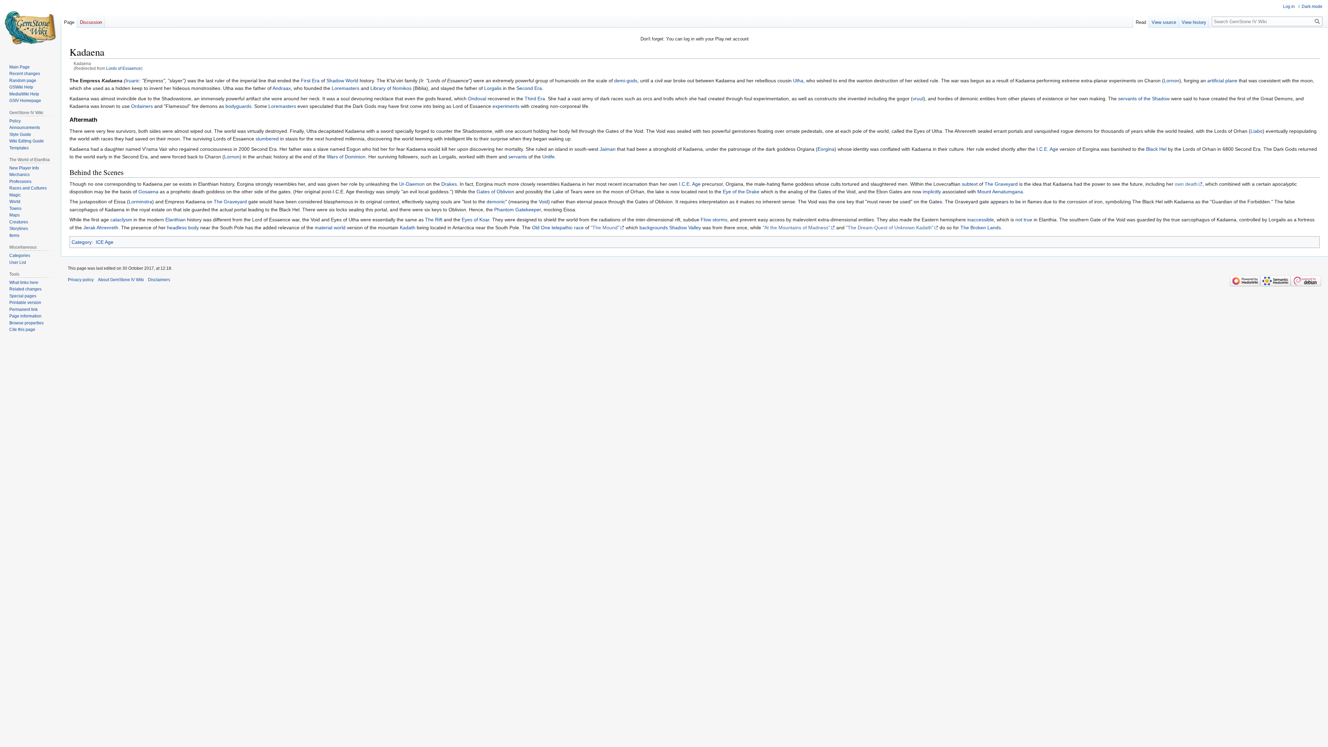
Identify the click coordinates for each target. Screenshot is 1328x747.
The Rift (433, 219)
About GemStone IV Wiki (121, 279)
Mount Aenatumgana (1000, 191)
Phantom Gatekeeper (517, 209)
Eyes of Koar (475, 219)
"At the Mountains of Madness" (796, 227)
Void (543, 201)
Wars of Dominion (346, 156)
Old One (541, 227)
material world (330, 227)
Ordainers (142, 106)
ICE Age (104, 242)
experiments (505, 106)
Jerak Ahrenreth (100, 227)
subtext (970, 184)
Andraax (282, 88)
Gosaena (148, 191)
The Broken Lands (980, 227)
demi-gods (625, 80)
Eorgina (826, 149)
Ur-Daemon (412, 184)
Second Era (529, 88)
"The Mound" (605, 227)
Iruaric (132, 80)
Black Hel (1156, 149)
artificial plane (1222, 80)
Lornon (1171, 80)
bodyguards (238, 106)
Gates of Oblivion (495, 191)
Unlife (548, 156)
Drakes (449, 184)
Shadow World (342, 80)
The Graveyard (1001, 184)
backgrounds (653, 227)
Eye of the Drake (741, 191)
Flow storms (714, 219)
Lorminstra (140, 201)
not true (1023, 219)
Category (82, 242)
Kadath (407, 227)
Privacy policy (81, 279)
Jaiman (608, 149)
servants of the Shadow (1144, 98)
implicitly (932, 191)
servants (517, 156)
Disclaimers (159, 279)
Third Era (535, 98)
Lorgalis (492, 88)
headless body (183, 227)
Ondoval (477, 98)
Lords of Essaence (123, 68)
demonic (496, 201)
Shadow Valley (685, 227)
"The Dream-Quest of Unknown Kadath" (889, 227)
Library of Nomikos (391, 88)
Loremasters (345, 88)
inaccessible (980, 219)
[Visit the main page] (30, 27)
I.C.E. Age (1047, 149)
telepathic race (568, 227)
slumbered (267, 138)
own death (1186, 184)
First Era (310, 80)
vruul (918, 98)
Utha (798, 80)
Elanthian (175, 219)
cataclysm (121, 219)
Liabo (1257, 131)
